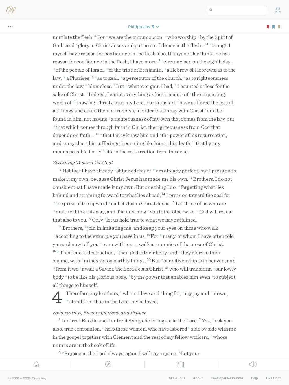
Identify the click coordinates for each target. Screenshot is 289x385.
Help (254, 378)
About (198, 378)
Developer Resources (227, 378)
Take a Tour (176, 378)
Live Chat (273, 378)
